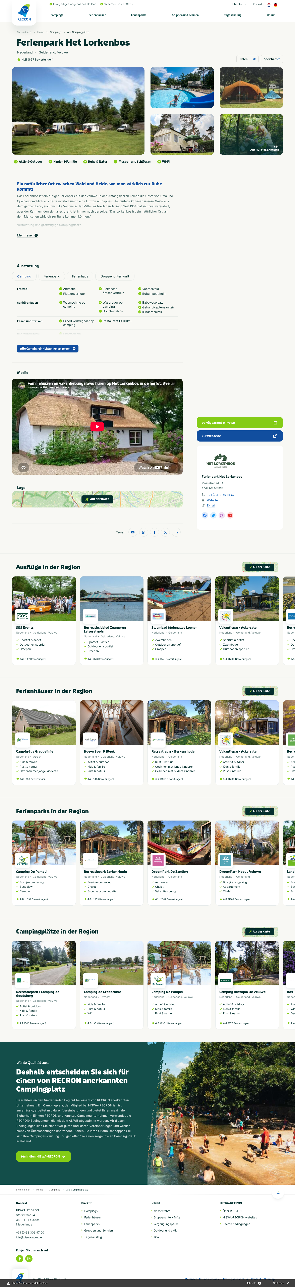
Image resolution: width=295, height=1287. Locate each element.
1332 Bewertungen (36, 899)
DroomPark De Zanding (170, 872)
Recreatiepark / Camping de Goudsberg (37, 994)
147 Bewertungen (35, 658)
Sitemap (269, 1279)
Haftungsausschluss (235, 1279)
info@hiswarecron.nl (29, 1237)
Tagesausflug (232, 15)
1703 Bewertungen (239, 658)
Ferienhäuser (97, 15)
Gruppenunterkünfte (167, 1217)
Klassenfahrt (162, 1211)
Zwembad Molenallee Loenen (174, 628)
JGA (156, 1237)
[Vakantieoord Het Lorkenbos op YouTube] (230, 515)
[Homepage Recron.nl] (20, 1278)
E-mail (211, 505)
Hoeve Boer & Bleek (99, 751)
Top (278, 1193)
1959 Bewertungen (171, 779)
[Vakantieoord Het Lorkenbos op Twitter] (213, 515)
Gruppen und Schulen (185, 15)
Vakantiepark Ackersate (237, 628)
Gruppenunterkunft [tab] (115, 276)
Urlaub (271, 15)
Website (212, 500)
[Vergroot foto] (182, 87)
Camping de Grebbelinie (34, 751)
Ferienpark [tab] (52, 276)
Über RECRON (232, 1211)
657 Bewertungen (40, 59)
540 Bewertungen (35, 1023)
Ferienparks (138, 15)
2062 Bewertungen (171, 899)
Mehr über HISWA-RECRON (40, 1156)
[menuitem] (57, 15)
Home (40, 32)
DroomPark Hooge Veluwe (240, 872)
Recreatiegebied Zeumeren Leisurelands (105, 630)
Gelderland (40, 632)
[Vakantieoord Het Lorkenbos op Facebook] (205, 515)
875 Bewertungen (239, 1023)
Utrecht (38, 756)
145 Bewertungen (171, 658)
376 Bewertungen (103, 658)
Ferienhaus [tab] (80, 276)
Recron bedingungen (236, 1224)
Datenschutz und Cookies (202, 1279)
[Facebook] (19, 1258)
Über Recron (239, 4)
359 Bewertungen (35, 779)
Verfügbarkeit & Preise (218, 423)
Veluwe (52, 632)
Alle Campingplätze (78, 32)
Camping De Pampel (31, 872)
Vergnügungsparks (166, 1224)
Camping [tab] (24, 276)
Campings (57, 15)
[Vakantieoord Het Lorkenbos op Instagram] (222, 515)
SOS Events (25, 628)
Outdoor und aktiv (165, 1230)
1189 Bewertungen (239, 899)
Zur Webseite (211, 436)
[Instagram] (29, 1258)
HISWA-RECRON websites (240, 1217)
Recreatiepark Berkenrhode (173, 751)
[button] (277, 623)
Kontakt (257, 4)
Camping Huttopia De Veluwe (242, 992)
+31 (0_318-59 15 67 (220, 494)
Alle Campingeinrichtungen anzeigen (45, 349)
